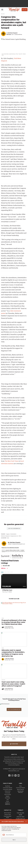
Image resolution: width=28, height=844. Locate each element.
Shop (20, 786)
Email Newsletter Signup (7, 817)
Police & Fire (7, 791)
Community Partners (20, 787)
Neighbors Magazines (7, 803)
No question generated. (14, 524)
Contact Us (7, 810)
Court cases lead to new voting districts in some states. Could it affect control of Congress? (13, 684)
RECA (20, 536)
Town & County (7, 794)
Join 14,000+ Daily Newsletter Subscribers (13, 821)
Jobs (7, 799)
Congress (8, 534)
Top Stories (7, 786)
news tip (7, 550)
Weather (7, 796)
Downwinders (13, 534)
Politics (3, 13)
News (3, 618)
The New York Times (12, 461)
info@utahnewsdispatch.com (18, 544)
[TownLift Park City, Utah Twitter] (15, 775)
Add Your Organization (14, 709)
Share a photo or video (14, 550)
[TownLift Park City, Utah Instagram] (12, 775)
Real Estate (7, 797)
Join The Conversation (14, 528)
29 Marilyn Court (7, 590)
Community (7, 792)
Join (25, 9)
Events (7, 801)
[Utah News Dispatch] (3, 33)
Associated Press (9, 626)
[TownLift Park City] (14, 9)
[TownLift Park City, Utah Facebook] (9, 775)
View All (3, 568)
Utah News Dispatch (12, 33)
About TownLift (20, 789)
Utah (8, 538)
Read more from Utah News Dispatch (10, 547)
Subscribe (14, 744)
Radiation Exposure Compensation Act (9, 536)
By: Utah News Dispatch (14, 542)
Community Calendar (7, 787)
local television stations (12, 462)
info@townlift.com (20, 818)
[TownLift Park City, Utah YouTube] (19, 775)
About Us (14, 754)
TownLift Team (7, 814)
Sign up (14, 839)
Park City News (7, 783)
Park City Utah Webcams (20, 792)
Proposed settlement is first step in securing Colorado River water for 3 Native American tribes (14, 622)
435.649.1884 (6, 565)
